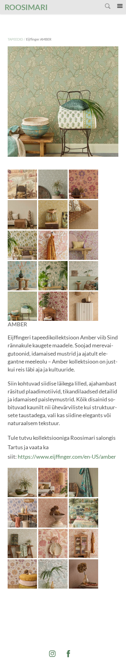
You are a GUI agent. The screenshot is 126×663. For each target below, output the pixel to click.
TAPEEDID (15, 39)
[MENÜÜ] (120, 6)
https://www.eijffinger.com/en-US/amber (67, 456)
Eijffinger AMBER (38, 39)
